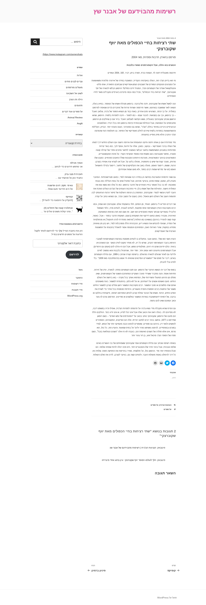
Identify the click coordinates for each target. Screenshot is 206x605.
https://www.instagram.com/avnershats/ (63, 54)
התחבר (79, 277)
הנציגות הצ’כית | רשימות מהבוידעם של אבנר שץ (133, 447)
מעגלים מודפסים (74, 87)
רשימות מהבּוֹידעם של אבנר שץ (135, 11)
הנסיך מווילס (76, 163)
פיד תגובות (77, 290)
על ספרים (154, 405)
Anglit (80, 123)
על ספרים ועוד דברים (72, 111)
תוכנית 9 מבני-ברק (74, 174)
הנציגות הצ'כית (165, 405)
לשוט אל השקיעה (74, 93)
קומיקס (69, 196)
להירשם (74, 254)
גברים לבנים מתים (74, 81)
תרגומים (79, 105)
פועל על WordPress (167, 597)
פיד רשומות (77, 283)
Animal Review (75, 117)
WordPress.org (75, 295)
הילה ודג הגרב (76, 99)
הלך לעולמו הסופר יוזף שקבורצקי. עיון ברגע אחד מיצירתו (129, 460)
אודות (80, 75)
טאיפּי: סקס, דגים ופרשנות (60, 185)
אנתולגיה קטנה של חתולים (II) (58, 208)
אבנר (159, 38)
